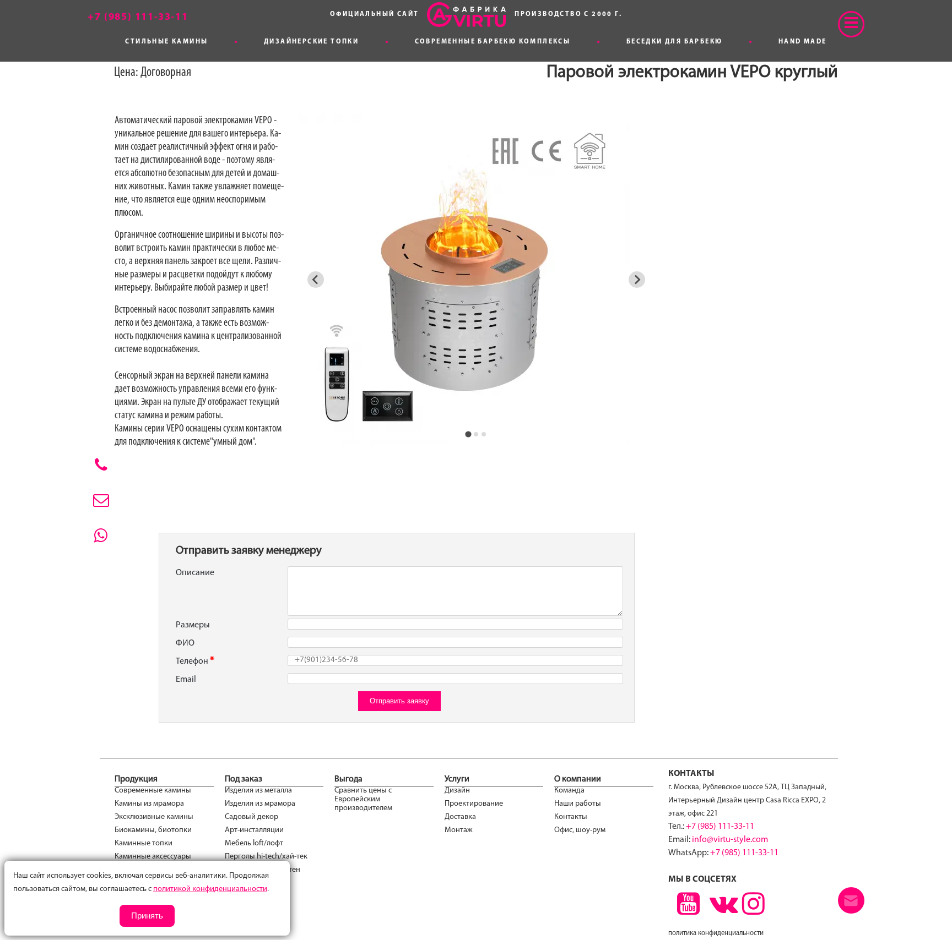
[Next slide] (637, 279)
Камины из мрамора (149, 804)
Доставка (460, 817)
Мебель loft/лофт (254, 843)
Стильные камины (166, 42)
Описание (195, 573)
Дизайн (457, 790)
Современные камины (153, 790)
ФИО (185, 643)
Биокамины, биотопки (153, 830)
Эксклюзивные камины (154, 817)
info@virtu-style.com (730, 839)
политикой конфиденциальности (210, 889)
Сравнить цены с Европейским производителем (363, 799)
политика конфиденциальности (716, 933)
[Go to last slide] (315, 279)
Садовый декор (251, 817)
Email (186, 679)
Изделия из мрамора (260, 804)
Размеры (193, 625)
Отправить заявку (399, 701)
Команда (569, 790)
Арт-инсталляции (254, 830)
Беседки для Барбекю (674, 42)
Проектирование (474, 804)
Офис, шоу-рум (579, 830)
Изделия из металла (258, 790)
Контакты (570, 817)
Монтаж (459, 830)
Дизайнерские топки (311, 42)
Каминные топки (143, 843)
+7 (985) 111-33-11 (720, 826)
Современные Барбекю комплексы (493, 42)
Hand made (802, 42)
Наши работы (577, 804)
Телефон (192, 661)
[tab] (469, 434)
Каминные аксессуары (153, 856)
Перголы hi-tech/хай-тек (266, 856)
